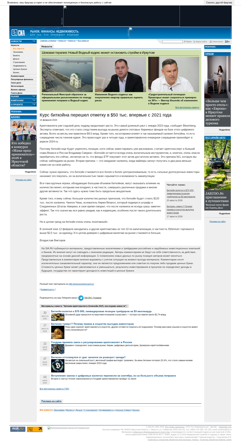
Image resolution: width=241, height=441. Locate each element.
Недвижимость (19, 66)
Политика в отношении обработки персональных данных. (173, 440)
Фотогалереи (17, 86)
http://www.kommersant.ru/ (81, 284)
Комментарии (17, 76)
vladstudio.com (225, 427)
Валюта (16, 55)
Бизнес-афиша (18, 90)
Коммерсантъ (48, 289)
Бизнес (16, 72)
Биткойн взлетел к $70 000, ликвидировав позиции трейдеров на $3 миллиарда (181, 193)
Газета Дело (16, 93)
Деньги (16, 59)
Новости (62, 40)
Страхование (19, 62)
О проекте (17, 104)
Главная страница (48, 40)
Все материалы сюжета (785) (54, 389)
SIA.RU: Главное (92, 298)
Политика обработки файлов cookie (215, 440)
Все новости (83, 40)
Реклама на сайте (24, 180)
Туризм (209, 54)
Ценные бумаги (20, 69)
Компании (17, 100)
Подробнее (30, 172)
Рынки (15, 96)
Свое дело (16, 83)
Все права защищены (175, 427)
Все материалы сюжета (187, 107)
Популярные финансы (22, 79)
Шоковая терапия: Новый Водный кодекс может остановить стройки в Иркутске (98, 52)
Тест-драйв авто (215, 137)
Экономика (18, 52)
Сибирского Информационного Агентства (151, 432)
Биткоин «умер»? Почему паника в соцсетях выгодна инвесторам (180, 209)
